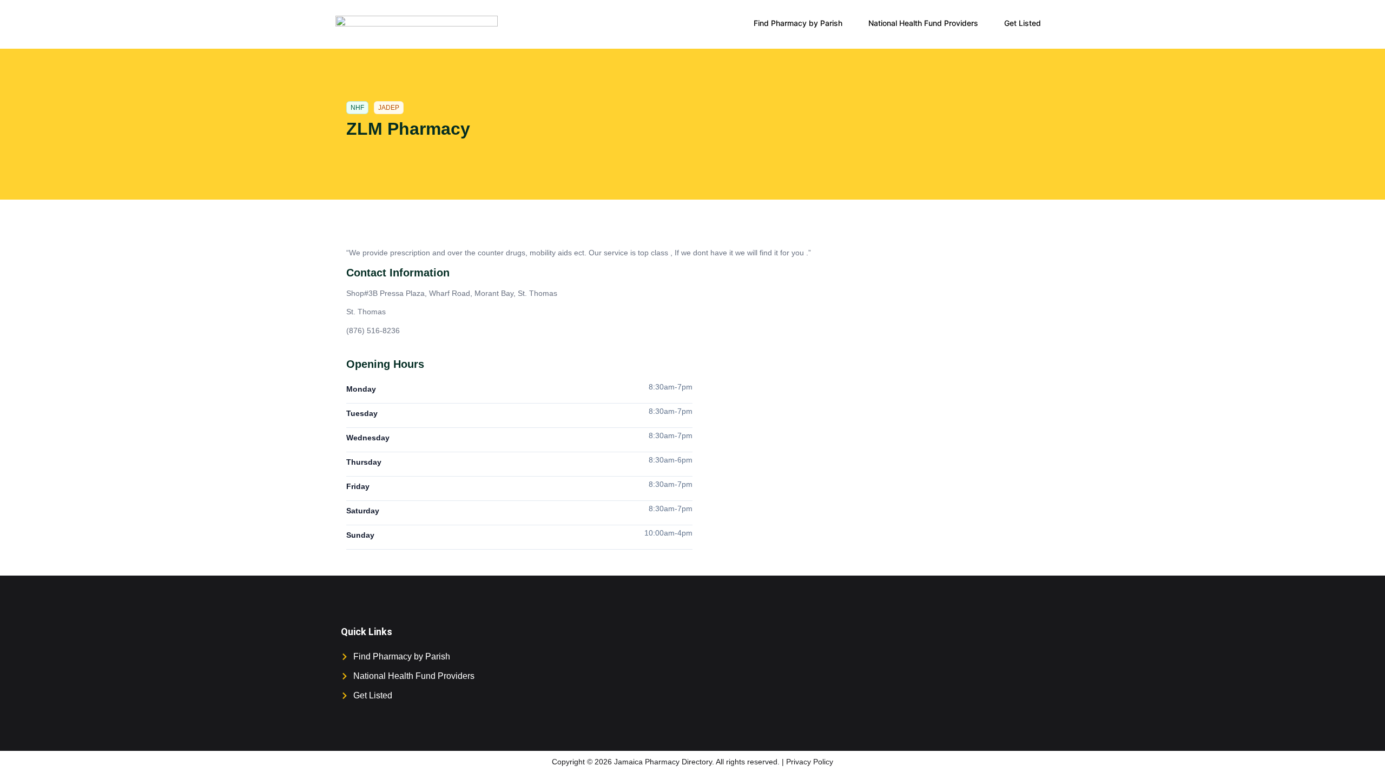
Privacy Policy (809, 761)
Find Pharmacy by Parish (798, 23)
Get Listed (1022, 23)
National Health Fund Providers (923, 23)
